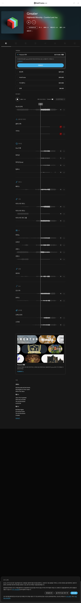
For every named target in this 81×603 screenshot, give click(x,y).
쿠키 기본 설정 (15, 589)
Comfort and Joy (51, 17)
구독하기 (40, 65)
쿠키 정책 (68, 596)
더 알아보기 (20, 61)
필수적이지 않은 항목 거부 (62, 593)
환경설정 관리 (49, 593)
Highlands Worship (34, 17)
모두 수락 (74, 593)
